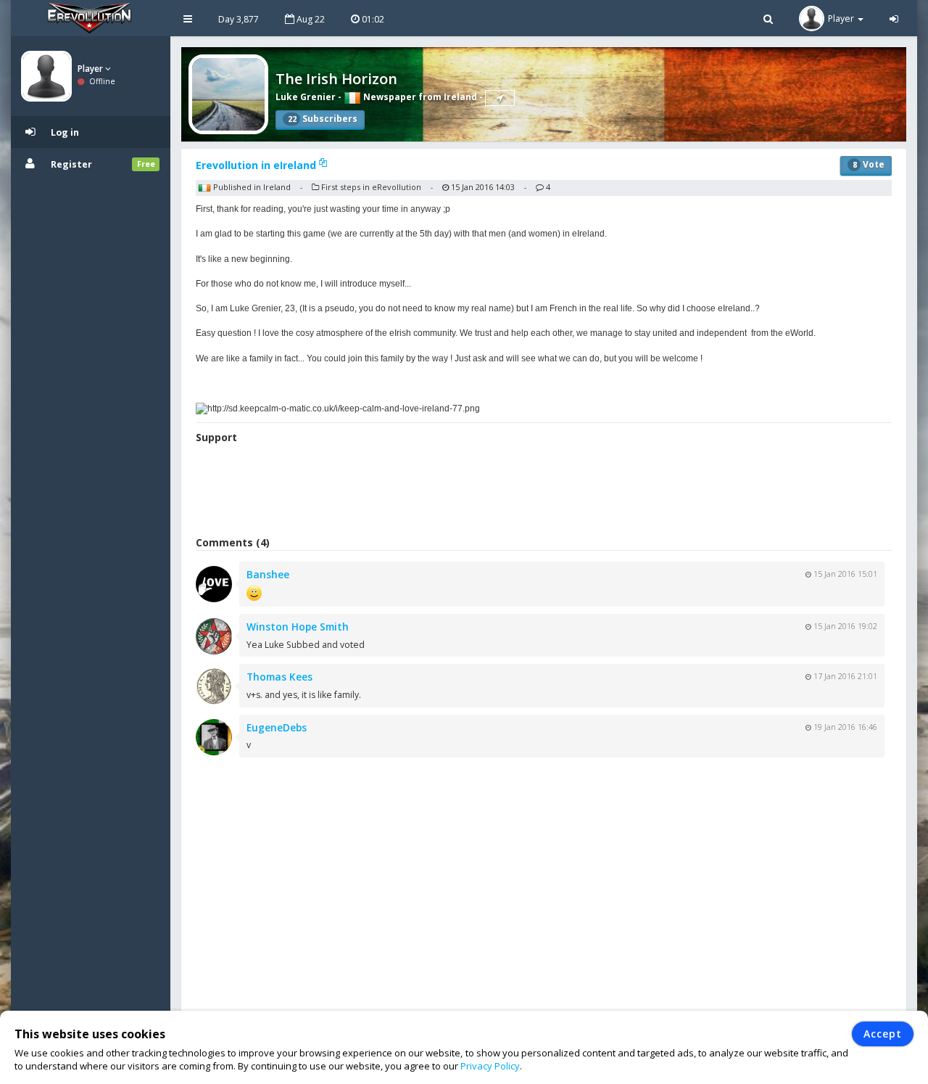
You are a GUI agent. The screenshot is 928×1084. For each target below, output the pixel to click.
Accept (882, 1033)
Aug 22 (309, 19)
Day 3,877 (238, 19)
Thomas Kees (279, 676)
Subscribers (322, 118)
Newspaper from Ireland (419, 97)
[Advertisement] (544, 492)
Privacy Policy (490, 1065)
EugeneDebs (276, 727)
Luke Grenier (306, 97)
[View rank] (500, 98)
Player (91, 68)
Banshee (267, 574)
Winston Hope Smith (297, 626)
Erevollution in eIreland (257, 165)
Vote (868, 164)
